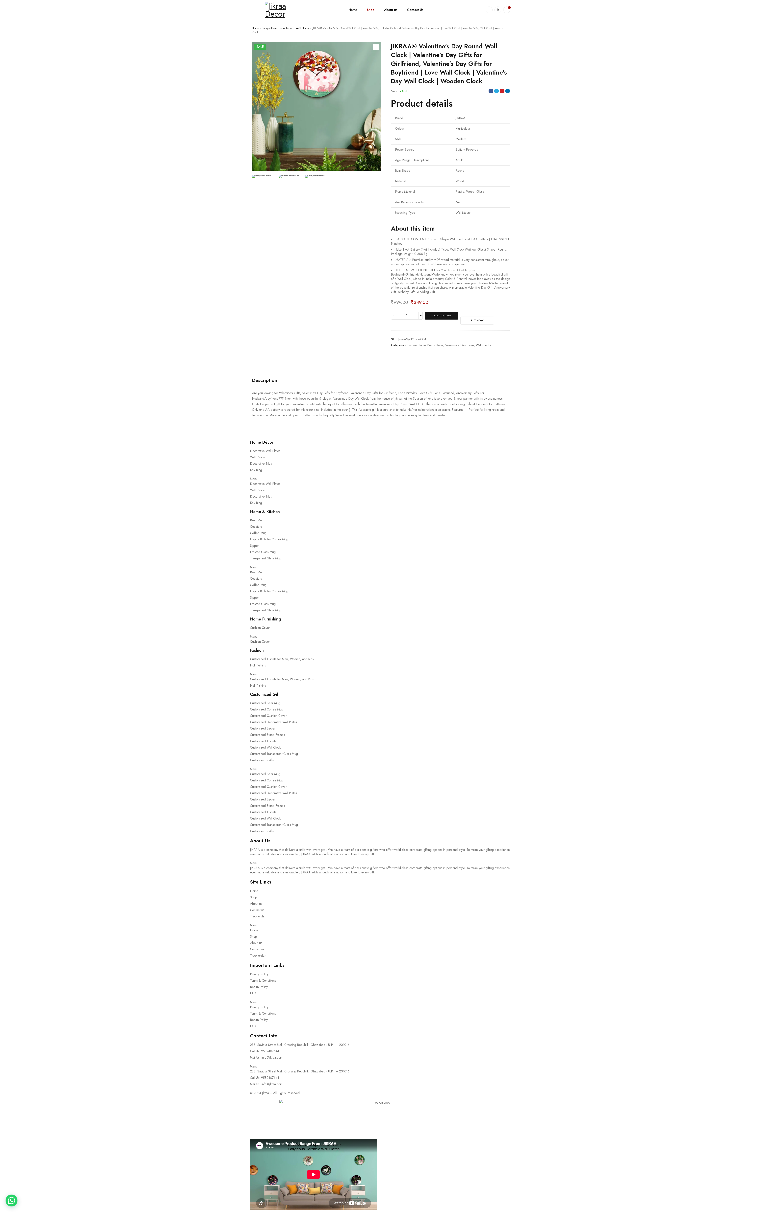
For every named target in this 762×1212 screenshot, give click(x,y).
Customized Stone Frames (267, 734)
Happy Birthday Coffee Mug (269, 539)
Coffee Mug (258, 533)
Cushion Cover (260, 627)
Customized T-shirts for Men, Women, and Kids (282, 659)
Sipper (254, 545)
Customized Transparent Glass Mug (274, 754)
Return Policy (259, 987)
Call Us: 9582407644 (264, 1051)
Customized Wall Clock (265, 747)
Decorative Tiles (261, 463)
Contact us (257, 910)
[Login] (498, 10)
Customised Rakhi (262, 760)
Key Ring (256, 470)
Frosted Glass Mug (263, 552)
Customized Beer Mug (265, 703)
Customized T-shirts (263, 741)
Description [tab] (264, 380)
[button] (376, 47)
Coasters (256, 526)
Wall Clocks (302, 28)
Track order (258, 916)
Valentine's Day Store (459, 345)
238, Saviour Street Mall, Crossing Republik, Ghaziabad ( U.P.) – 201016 (299, 1045)
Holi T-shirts (258, 665)
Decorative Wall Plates (265, 451)
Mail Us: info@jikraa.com (266, 1057)
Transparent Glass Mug (265, 558)
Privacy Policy (259, 974)
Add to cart (443, 315)
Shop (253, 897)
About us (256, 903)
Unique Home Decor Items (277, 28)
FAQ (253, 993)
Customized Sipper (262, 728)
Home (255, 28)
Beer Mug (257, 520)
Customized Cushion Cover (268, 715)
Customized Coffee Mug (266, 709)
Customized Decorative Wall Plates (273, 722)
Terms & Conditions (263, 980)
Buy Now (477, 320)
